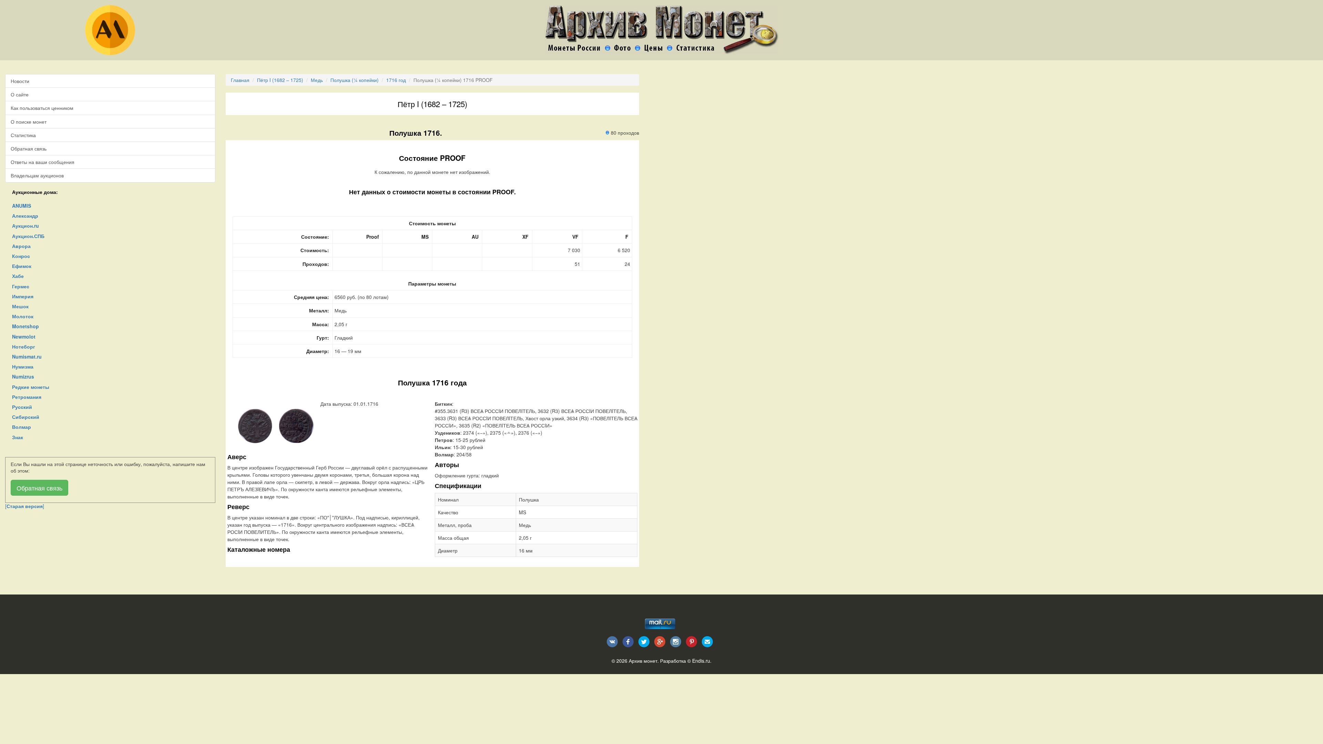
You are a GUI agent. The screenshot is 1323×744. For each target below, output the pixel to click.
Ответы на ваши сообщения (42, 161)
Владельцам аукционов (37, 175)
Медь (317, 79)
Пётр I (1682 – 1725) (280, 79)
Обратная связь (29, 148)
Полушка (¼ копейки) (354, 79)
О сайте (20, 94)
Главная (240, 79)
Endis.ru (701, 660)
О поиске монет (29, 121)
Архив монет (643, 660)
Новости (20, 81)
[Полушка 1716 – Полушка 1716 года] (255, 425)
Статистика (23, 135)
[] (24, 506)
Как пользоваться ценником (42, 107)
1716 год (396, 79)
